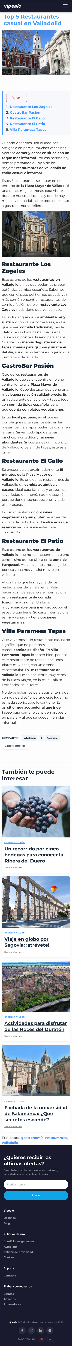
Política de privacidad (18, 1252)
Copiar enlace (15, 746)
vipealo (12, 6)
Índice (18, 98)
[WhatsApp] (49, 1330)
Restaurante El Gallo (27, 118)
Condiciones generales (19, 1241)
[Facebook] (22, 1330)
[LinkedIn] (40, 1330)
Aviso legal (11, 1246)
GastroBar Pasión (25, 112)
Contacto (10, 1275)
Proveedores (12, 1304)
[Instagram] (31, 1330)
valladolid (10, 1143)
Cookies (9, 1257)
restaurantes (56, 1138)
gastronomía (32, 1138)
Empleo (9, 1293)
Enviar (36, 1195)
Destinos (10, 1217)
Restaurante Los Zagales (31, 107)
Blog (7, 1223)
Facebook (52, 738)
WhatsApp (30, 738)
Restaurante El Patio (27, 124)
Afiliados (10, 1299)
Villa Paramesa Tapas (28, 130)
